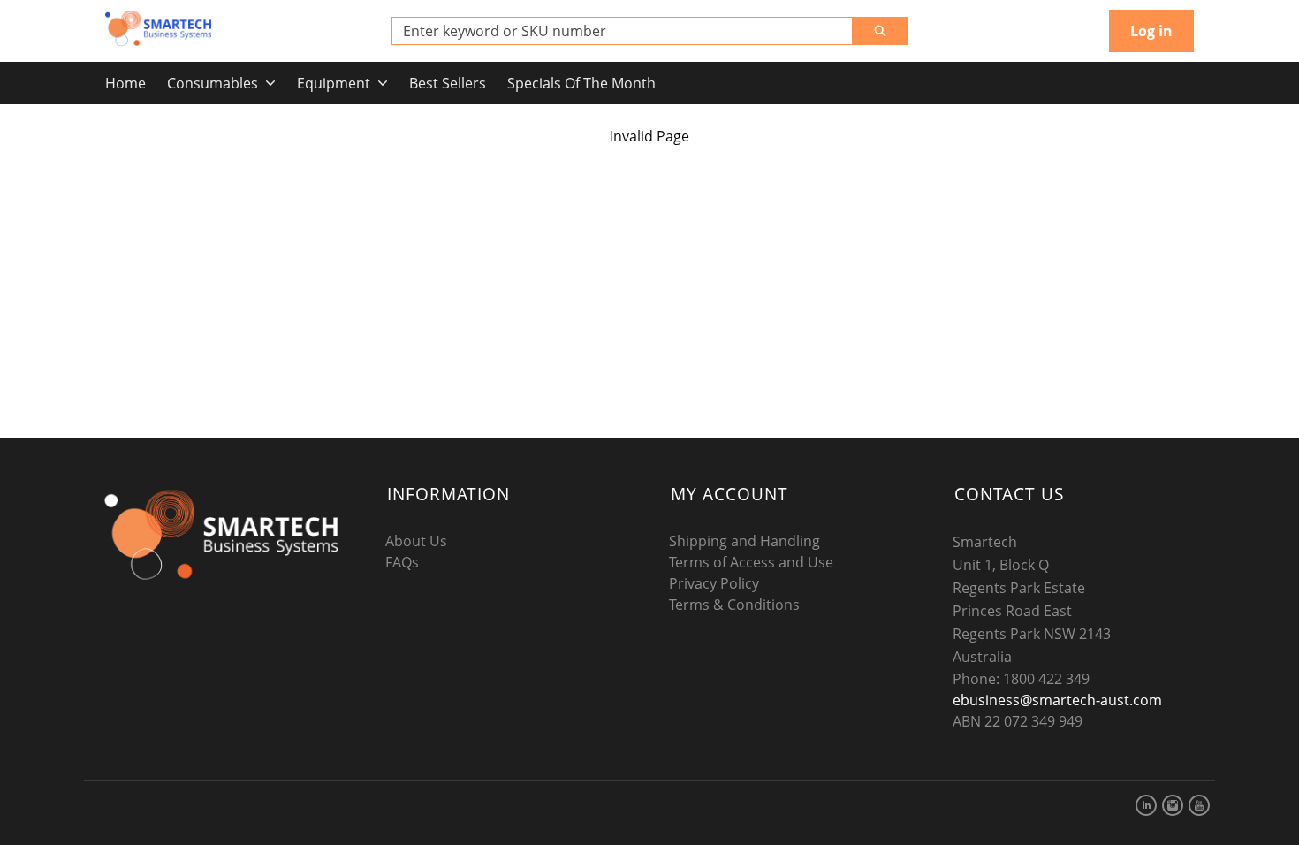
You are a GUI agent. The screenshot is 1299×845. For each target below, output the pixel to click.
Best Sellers (447, 83)
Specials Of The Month (581, 83)
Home (125, 83)
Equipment (333, 83)
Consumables (212, 83)
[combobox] (615, 31)
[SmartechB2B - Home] (158, 28)
